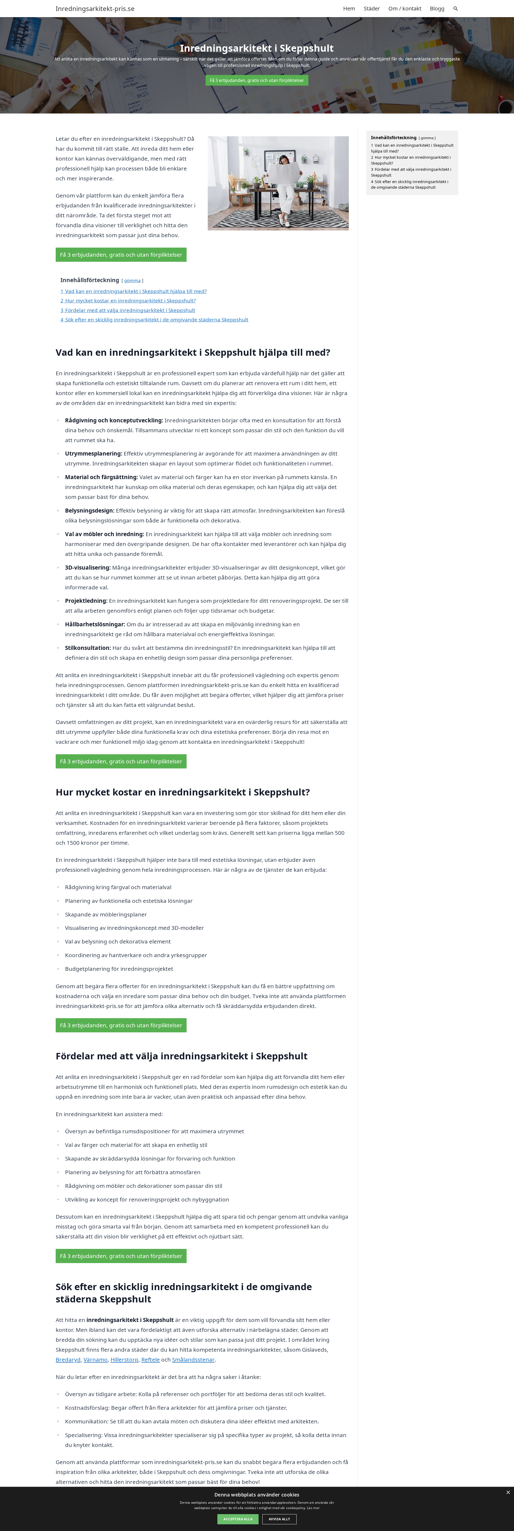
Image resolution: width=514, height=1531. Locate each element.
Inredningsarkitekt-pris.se (95, 8)
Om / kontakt (404, 8)
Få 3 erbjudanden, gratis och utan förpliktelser (257, 80)
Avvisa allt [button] (279, 1519)
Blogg (437, 8)
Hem (349, 8)
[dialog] (257, 1509)
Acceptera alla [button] (238, 1519)
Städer (372, 8)
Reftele (150, 1359)
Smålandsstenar (193, 1359)
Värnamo (96, 1359)
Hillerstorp (124, 1359)
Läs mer (313, 1508)
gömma (132, 280)
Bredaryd (68, 1359)
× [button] (508, 1493)
